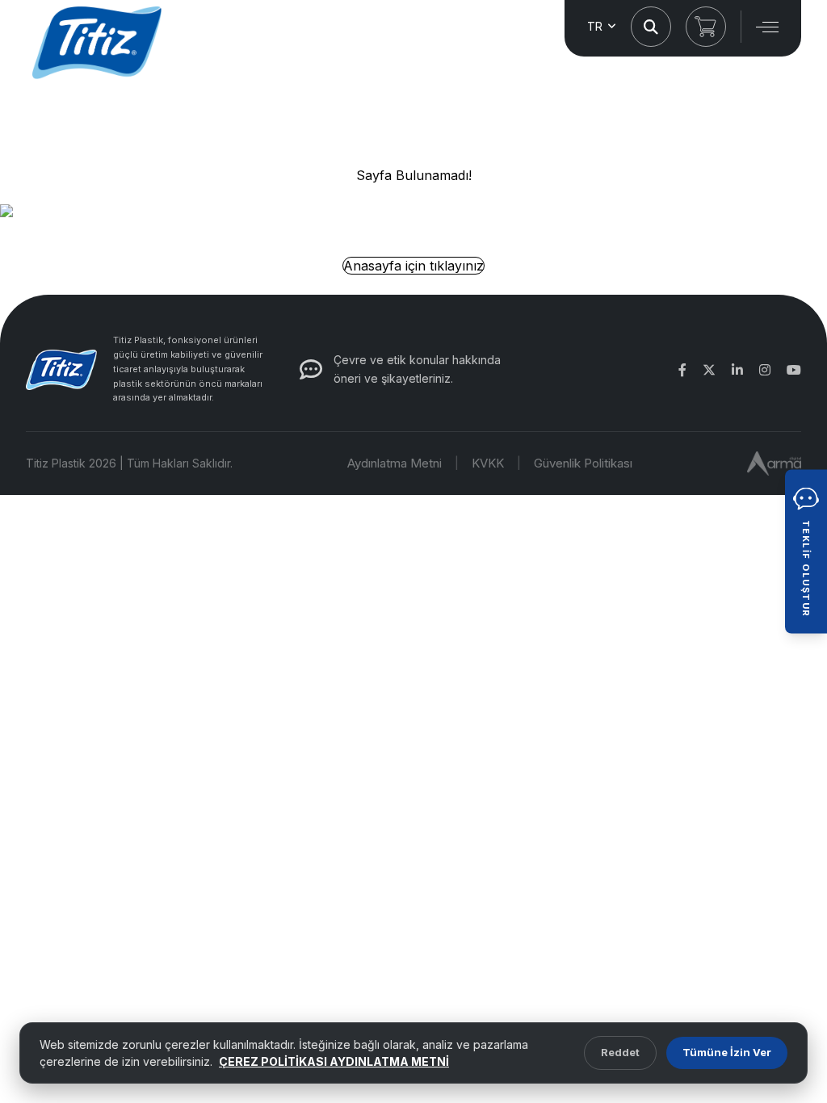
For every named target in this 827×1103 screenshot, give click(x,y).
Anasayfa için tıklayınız (413, 266)
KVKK (488, 463)
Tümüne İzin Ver (726, 1052)
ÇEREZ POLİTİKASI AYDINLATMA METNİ (334, 1061)
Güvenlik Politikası (583, 463)
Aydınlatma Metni (394, 463)
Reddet (620, 1052)
